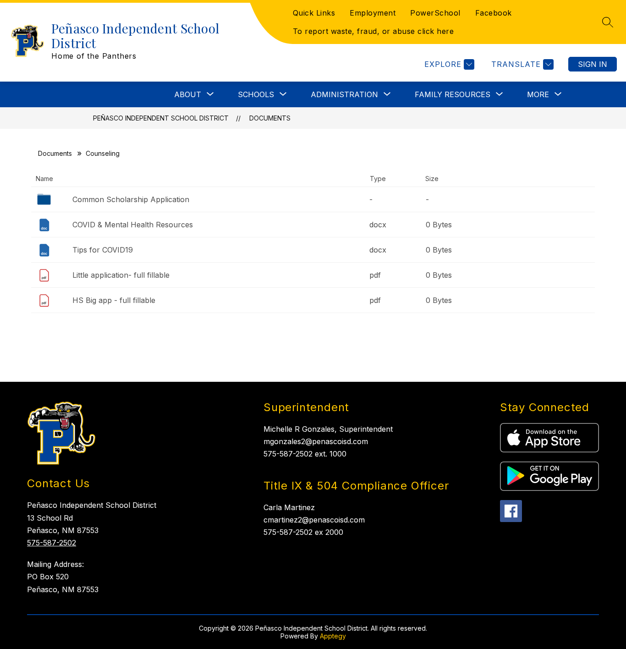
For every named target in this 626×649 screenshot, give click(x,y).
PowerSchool (435, 12)
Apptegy (333, 636)
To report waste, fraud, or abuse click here (373, 31)
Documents (270, 118)
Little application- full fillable (121, 275)
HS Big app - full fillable (113, 300)
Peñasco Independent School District (161, 118)
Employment (372, 12)
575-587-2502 (51, 542)
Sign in (592, 64)
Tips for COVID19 (102, 249)
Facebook (493, 12)
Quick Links (314, 12)
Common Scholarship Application (130, 199)
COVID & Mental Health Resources (132, 224)
